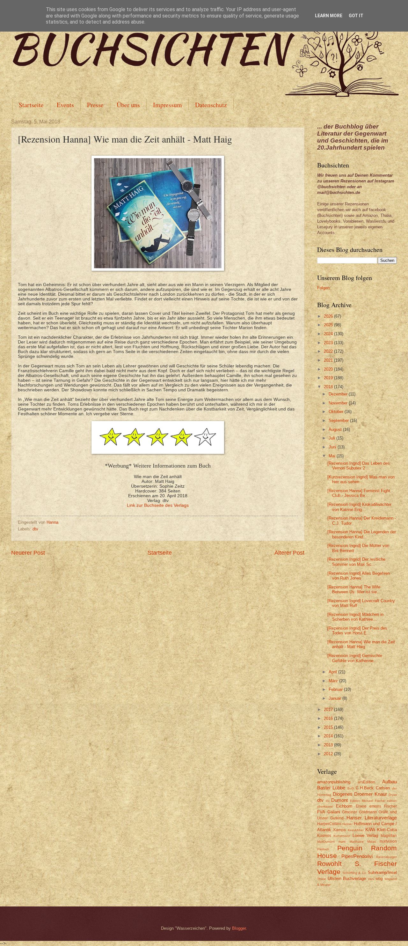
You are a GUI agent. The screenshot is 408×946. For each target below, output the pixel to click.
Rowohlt (329, 863)
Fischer (390, 806)
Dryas (393, 794)
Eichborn (344, 806)
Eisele (361, 806)
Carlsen (383, 788)
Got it (356, 15)
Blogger (239, 928)
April (333, 671)
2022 (329, 351)
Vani (371, 879)
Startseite (31, 104)
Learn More (328, 15)
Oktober (337, 411)
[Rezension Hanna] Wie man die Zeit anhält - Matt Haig (361, 644)
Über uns (128, 104)
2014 (329, 736)
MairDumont (326, 841)
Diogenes (343, 794)
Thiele (321, 879)
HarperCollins (329, 824)
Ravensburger (386, 857)
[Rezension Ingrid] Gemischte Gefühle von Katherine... (354, 658)
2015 (329, 727)
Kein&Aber (356, 830)
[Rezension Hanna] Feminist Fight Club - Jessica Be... (358, 493)
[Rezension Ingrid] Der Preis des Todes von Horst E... (357, 630)
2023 (329, 342)
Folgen (323, 287)
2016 (329, 718)
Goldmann (368, 812)
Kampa (339, 830)
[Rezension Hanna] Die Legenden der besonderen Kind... (361, 534)
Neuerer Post (28, 553)
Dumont (339, 800)
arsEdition (366, 782)
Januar (335, 698)
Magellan (389, 836)
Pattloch (323, 849)
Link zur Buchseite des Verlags (158, 505)
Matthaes (356, 841)
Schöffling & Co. (355, 873)
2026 (329, 316)
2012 (329, 753)
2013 (329, 745)
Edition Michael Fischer (367, 800)
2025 (329, 324)
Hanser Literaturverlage (371, 817)
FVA (321, 811)
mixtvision (388, 841)
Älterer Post (289, 553)
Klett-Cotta (387, 829)
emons (375, 806)
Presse (95, 104)
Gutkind (337, 818)
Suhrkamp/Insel (382, 872)
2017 (329, 709)
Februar (336, 689)
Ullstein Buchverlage (347, 878)
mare (342, 841)
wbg (379, 879)
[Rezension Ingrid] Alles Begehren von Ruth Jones (358, 575)
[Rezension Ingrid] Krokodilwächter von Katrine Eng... (359, 507)
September (339, 420)
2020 (329, 369)
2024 (329, 333)
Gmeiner (349, 812)
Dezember (339, 394)
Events (65, 104)
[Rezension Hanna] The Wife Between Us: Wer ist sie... (354, 589)
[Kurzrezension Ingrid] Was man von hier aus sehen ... (361, 479)
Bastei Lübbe (331, 787)
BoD (350, 788)
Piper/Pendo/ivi (357, 856)
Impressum (167, 104)
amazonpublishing (333, 782)
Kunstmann (341, 836)
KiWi (370, 829)
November (339, 403)
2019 (329, 377)
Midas (371, 841)
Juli (332, 438)
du (328, 800)
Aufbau (389, 781)
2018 (329, 386)
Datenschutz (211, 104)
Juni (333, 447)
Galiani (333, 811)
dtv (35, 529)
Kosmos (324, 836)
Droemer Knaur (370, 794)
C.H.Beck (365, 788)
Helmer (347, 824)
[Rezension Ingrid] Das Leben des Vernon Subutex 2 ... (358, 465)
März (334, 680)
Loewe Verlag (365, 835)
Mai (333, 456)
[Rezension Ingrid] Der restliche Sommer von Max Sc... (356, 561)
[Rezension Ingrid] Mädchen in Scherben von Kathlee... (355, 617)
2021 (329, 360)
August (336, 429)
